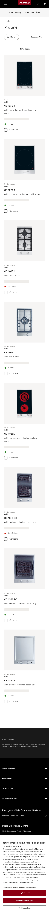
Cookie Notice (30, 888)
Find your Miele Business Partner (21, 810)
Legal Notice (7, 888)
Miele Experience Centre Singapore (16, 831)
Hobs (8, 21)
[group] (24, 94)
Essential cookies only (24, 900)
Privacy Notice (18, 888)
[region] (24, 874)
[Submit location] (46, 816)
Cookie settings (24, 908)
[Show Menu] (5, 4)
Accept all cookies (24, 893)
